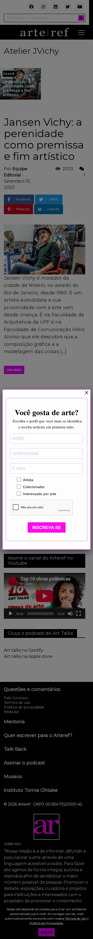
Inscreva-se (46, 527)
